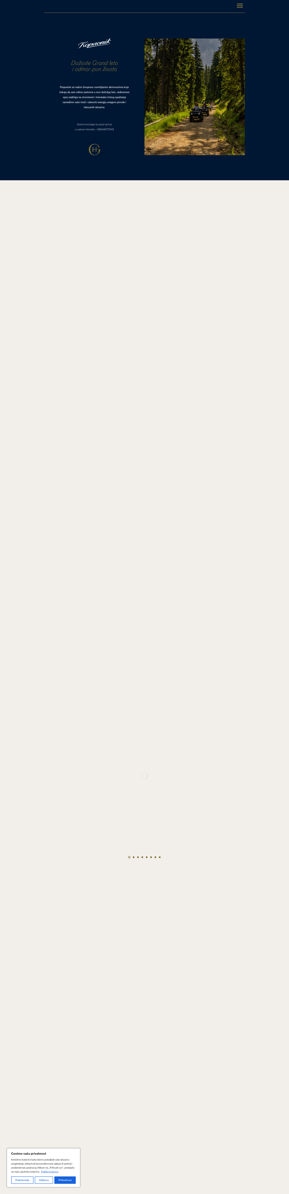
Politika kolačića (49, 1171)
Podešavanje (22, 1180)
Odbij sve (44, 1180)
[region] (43, 1167)
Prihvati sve (65, 1180)
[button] (240, 6)
